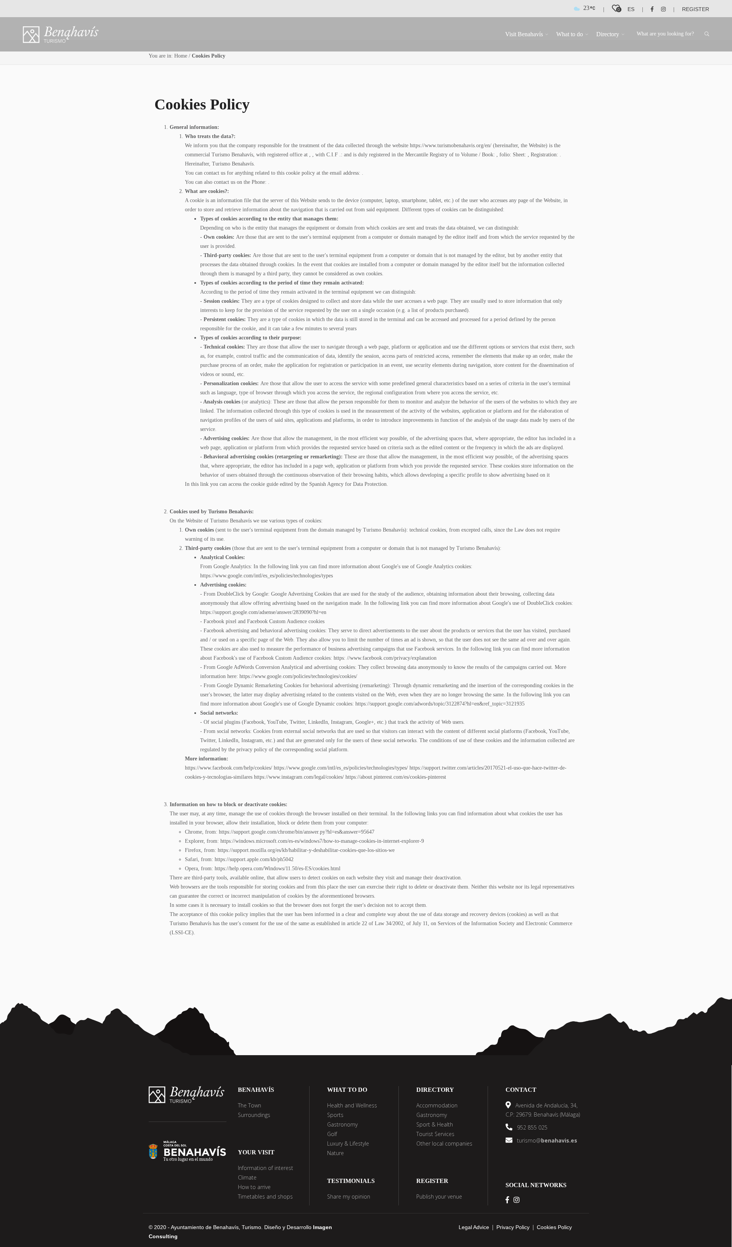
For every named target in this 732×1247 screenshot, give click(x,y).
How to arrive (254, 1187)
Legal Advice (474, 1227)
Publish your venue (439, 1196)
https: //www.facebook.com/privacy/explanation (385, 658)
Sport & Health (434, 1124)
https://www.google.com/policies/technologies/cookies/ (298, 676)
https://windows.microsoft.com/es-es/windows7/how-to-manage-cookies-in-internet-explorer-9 (322, 841)
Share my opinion (348, 1196)
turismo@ (546, 1140)
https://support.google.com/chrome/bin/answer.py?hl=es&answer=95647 (296, 832)
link (205, 484)
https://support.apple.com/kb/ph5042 (254, 859)
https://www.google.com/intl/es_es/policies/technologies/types (266, 576)
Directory (607, 34)
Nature (335, 1153)
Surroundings (254, 1114)
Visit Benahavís (524, 34)
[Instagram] (660, 9)
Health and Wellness (352, 1105)
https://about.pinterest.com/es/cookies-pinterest (395, 777)
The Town (249, 1105)
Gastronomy (342, 1124)
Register (695, 9)
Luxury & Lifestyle (348, 1143)
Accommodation (437, 1105)
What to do (569, 34)
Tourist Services (435, 1134)
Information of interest (265, 1167)
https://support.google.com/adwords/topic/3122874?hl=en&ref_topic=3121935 (440, 704)
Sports (335, 1114)
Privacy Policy (513, 1227)
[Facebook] (649, 9)
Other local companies (444, 1143)
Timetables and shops (265, 1196)
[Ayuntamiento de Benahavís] (187, 1151)
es (631, 9)
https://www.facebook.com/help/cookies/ (228, 768)
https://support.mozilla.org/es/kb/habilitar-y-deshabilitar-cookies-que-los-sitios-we (306, 850)
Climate (247, 1177)
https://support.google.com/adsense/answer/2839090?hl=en (263, 612)
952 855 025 (531, 1127)
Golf (332, 1134)
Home (180, 56)
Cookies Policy (554, 1227)
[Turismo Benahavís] (187, 1094)
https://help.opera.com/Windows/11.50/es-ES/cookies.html (277, 868)
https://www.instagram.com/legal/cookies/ (299, 777)
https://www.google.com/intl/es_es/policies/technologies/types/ (341, 768)
